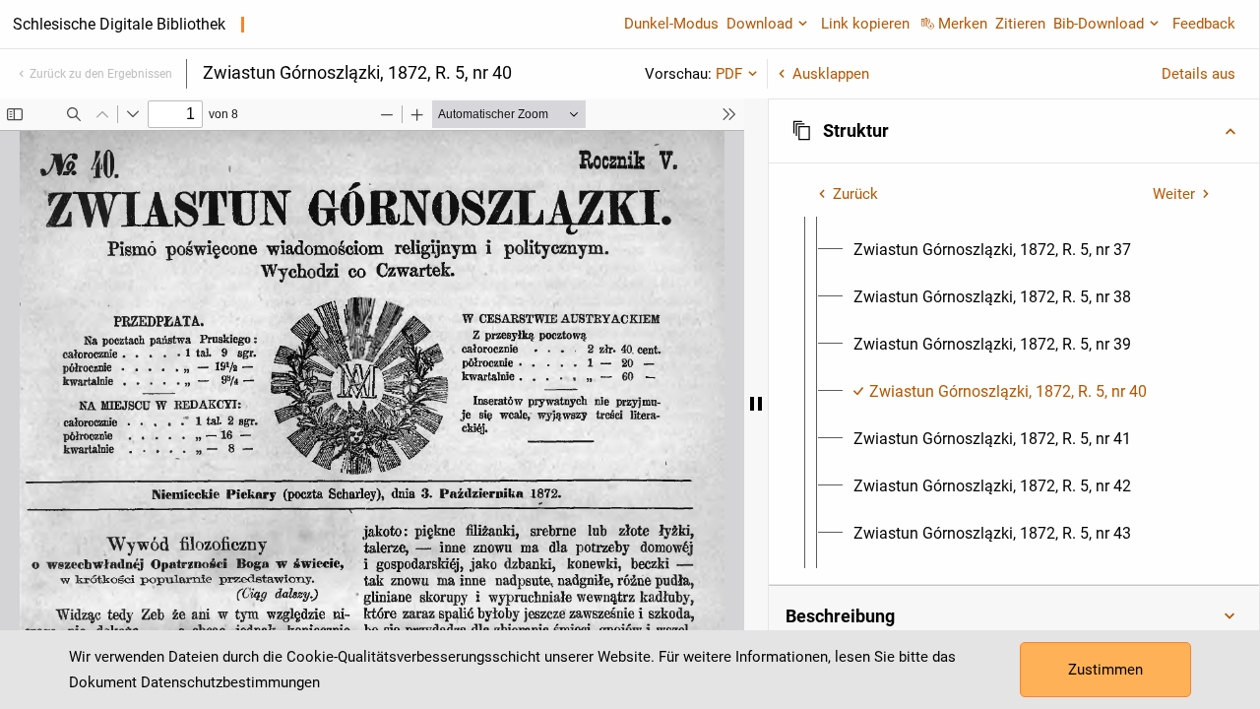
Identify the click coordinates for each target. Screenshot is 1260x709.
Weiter (1174, 194)
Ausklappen (830, 74)
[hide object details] (756, 403)
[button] (1014, 130)
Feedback (1203, 23)
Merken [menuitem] (962, 23)
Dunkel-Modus (671, 23)
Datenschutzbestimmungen (230, 682)
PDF (729, 74)
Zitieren (1020, 23)
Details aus (1198, 74)
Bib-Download (1098, 23)
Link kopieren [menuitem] (865, 23)
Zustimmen (1105, 669)
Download (759, 23)
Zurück (855, 194)
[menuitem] (992, 250)
